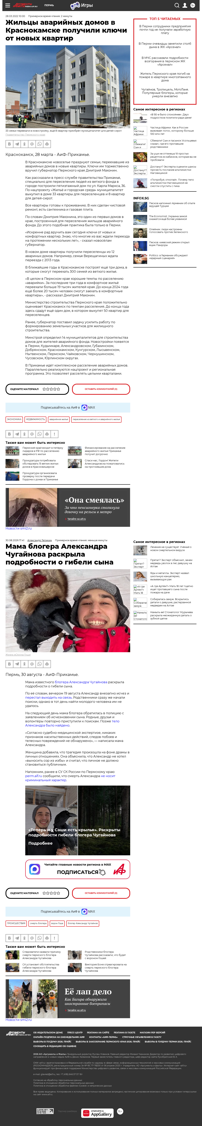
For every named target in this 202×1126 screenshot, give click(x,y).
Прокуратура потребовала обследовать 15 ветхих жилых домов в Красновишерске (40, 463)
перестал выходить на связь (48, 697)
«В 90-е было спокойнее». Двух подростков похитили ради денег (171, 116)
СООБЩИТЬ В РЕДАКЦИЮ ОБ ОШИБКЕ (54, 1046)
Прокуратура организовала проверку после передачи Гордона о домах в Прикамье (40, 476)
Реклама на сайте (98, 1032)
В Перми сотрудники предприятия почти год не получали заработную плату (165, 30)
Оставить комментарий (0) (101, 389)
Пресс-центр (74, 1032)
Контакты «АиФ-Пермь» (103, 1037)
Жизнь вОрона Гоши (18, 654)
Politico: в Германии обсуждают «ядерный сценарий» (168, 257)
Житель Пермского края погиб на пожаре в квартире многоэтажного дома (165, 77)
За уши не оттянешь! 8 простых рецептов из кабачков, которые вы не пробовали (173, 156)
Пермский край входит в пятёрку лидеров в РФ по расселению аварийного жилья (42, 451)
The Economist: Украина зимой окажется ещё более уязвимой (168, 217)
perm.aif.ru (33, 776)
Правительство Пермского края (25, 134)
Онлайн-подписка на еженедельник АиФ (59, 1037)
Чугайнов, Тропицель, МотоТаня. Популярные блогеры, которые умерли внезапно (165, 93)
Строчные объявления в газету (141, 1037)
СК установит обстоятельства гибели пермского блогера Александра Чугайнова (40, 967)
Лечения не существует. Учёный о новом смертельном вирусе (171, 549)
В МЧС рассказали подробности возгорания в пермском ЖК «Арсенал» (165, 61)
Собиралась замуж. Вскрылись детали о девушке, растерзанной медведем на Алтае (170, 602)
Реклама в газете (124, 1032)
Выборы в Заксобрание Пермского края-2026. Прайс (108, 1041)
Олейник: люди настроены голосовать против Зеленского (168, 231)
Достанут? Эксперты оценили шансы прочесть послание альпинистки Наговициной (173, 169)
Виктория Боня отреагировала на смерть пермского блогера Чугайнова (106, 967)
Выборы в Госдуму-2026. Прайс (52, 1041)
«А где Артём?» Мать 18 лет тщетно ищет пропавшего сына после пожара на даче (171, 589)
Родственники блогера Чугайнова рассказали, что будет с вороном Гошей (105, 955)
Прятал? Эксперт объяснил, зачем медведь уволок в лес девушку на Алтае (171, 563)
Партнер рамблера (67, 1111)
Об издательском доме (48, 1032)
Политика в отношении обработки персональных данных (63, 1083)
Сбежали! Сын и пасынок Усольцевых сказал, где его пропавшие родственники (173, 143)
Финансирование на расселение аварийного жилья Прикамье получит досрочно (105, 451)
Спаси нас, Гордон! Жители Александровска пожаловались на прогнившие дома (104, 463)
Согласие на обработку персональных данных (57, 1080)
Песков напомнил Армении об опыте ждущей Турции (172, 204)
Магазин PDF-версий (152, 1032)
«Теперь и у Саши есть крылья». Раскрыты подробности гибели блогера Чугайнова (74, 832)
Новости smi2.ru (19, 528)
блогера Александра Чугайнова (81, 682)
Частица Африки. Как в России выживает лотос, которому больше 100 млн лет (172, 130)
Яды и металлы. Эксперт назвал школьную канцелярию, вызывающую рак (169, 576)
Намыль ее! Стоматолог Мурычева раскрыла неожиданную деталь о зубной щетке (171, 615)
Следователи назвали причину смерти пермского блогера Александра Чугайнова (41, 955)
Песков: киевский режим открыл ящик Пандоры (169, 244)
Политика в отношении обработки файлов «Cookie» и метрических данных (72, 1086)
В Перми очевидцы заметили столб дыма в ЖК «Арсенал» (165, 45)
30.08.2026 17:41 (15, 540)
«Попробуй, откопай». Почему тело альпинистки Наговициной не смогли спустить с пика (172, 183)
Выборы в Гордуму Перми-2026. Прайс (168, 1041)
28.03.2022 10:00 (15, 16)
